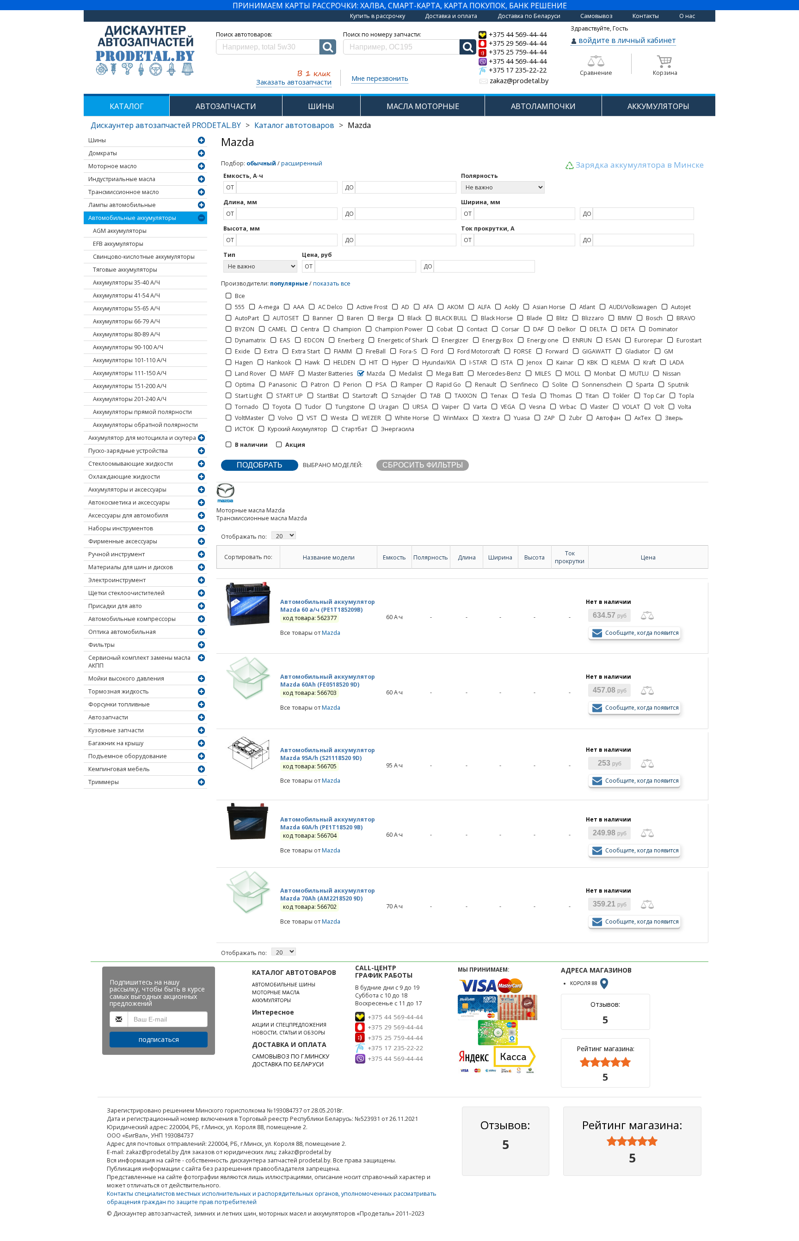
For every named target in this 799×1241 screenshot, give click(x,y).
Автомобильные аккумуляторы (132, 218)
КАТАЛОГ (127, 106)
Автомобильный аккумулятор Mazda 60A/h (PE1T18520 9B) (327, 823)
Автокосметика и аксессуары (129, 502)
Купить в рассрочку (377, 16)
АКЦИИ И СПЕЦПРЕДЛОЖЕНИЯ (289, 1025)
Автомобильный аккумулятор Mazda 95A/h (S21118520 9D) (327, 754)
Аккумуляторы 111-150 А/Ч (129, 373)
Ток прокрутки (569, 557)
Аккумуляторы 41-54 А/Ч (126, 295)
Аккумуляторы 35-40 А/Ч (126, 282)
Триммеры (103, 782)
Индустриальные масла (121, 179)
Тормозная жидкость (118, 691)
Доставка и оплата (451, 16)
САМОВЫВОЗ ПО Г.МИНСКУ (290, 1056)
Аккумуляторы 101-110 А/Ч (129, 360)
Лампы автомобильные (122, 205)
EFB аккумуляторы (118, 244)
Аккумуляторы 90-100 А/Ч (128, 347)
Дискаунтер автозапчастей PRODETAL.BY (166, 125)
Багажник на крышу (115, 743)
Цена (648, 557)
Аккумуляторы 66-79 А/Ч (126, 321)
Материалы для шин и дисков (130, 567)
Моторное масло (112, 166)
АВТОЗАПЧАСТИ (226, 106)
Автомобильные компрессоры (132, 619)
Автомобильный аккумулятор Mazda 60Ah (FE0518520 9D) (327, 680)
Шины (97, 140)
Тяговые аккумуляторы (125, 270)
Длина (467, 557)
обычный (261, 163)
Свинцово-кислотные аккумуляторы (144, 257)
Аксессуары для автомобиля (128, 515)
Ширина (500, 557)
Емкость (394, 557)
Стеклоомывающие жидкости (130, 464)
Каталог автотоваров (294, 125)
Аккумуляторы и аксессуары (127, 489)
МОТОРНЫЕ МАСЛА (276, 992)
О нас (687, 16)
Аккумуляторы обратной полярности (145, 425)
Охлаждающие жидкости (124, 477)
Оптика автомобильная (122, 632)
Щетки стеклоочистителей (126, 593)
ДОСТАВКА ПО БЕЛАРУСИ (288, 1064)
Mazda (331, 633)
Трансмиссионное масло (123, 192)
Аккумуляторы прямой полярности (142, 412)
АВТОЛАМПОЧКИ (543, 106)
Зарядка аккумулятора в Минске (640, 164)
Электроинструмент (117, 580)
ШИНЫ (321, 106)
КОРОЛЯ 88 (584, 983)
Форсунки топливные (119, 704)
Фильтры (101, 645)
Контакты (646, 16)
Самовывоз (596, 16)
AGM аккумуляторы (120, 231)
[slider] (605, 1062)
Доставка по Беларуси (529, 16)
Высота (534, 557)
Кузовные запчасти (116, 730)
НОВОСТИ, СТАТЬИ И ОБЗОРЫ (288, 1032)
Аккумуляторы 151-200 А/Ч (129, 386)
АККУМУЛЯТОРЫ (658, 106)
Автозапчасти (108, 717)
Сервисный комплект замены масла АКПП (139, 661)
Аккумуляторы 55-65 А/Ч (126, 308)
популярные (289, 283)
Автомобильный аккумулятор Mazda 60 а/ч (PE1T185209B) (327, 606)
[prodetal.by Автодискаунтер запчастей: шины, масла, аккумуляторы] (145, 51)
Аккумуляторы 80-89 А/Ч (126, 334)
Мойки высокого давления (126, 678)
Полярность (430, 557)
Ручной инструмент (116, 554)
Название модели (329, 557)
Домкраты (102, 153)
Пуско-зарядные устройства (128, 451)
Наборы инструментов (120, 528)
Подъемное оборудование (127, 756)
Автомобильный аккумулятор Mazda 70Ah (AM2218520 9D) (327, 894)
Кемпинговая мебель (119, 769)
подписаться (159, 1039)
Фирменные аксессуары (122, 541)
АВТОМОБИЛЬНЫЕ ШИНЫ (283, 984)
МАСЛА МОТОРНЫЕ (423, 106)
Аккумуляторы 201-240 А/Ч (129, 399)
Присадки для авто (115, 606)
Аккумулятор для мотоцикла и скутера (142, 438)
